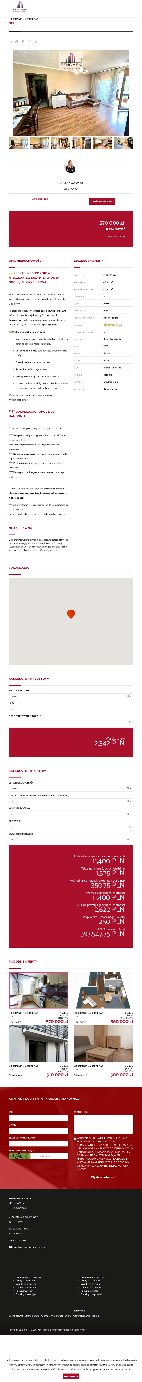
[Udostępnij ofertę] (36, 42)
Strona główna (16, 1316)
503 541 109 (41, 199)
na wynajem (28, 1277)
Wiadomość (81, 1112)
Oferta (68, 1316)
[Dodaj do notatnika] (29, 42)
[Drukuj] (16, 42)
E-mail (12, 1125)
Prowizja (14, 821)
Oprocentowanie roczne (25, 716)
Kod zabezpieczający (21, 1151)
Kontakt (95, 1316)
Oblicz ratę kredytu (115, 236)
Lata (12, 703)
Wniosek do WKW (19, 808)
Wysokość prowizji (21, 834)
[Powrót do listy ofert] (11, 42)
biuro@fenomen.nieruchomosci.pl (28, 1247)
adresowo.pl (79, 1311)
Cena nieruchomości (21, 783)
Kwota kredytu (19, 691)
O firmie (45, 1316)
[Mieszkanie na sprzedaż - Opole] (38, 998)
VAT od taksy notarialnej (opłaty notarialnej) (39, 796)
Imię (11, 1112)
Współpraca (57, 1316)
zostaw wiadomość (102, 201)
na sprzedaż (93, 1277)
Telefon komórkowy (22, 1138)
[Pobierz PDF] (23, 42)
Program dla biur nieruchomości (53, 1330)
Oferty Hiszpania (81, 1316)
